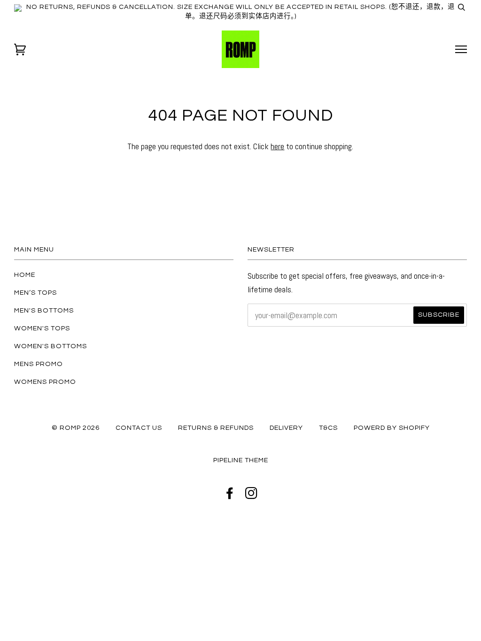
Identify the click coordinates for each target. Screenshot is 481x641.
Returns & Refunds (216, 427)
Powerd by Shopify (392, 427)
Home (24, 274)
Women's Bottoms (50, 346)
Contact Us (139, 427)
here (277, 146)
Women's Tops (42, 328)
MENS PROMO (38, 363)
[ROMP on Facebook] (230, 495)
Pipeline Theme (240, 460)
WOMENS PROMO (45, 381)
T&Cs (328, 427)
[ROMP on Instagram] (251, 495)
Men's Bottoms (44, 310)
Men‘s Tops (35, 292)
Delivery (286, 427)
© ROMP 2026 (76, 427)
